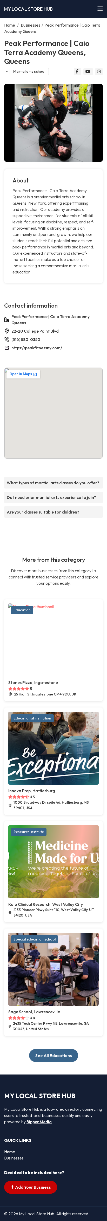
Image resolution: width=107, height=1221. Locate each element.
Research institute (29, 831)
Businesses (30, 25)
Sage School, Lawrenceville (34, 1011)
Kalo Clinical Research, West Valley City (45, 904)
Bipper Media (39, 1121)
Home (9, 25)
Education (22, 610)
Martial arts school (29, 71)
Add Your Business (32, 1187)
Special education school (35, 939)
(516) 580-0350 (25, 339)
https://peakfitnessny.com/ (36, 347)
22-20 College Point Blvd (35, 331)
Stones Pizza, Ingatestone (33, 682)
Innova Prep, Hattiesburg (31, 790)
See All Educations (53, 1055)
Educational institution (32, 718)
